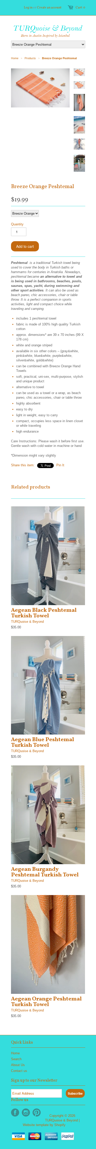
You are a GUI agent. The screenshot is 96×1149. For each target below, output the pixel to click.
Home (15, 1053)
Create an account (49, 8)
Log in (28, 8)
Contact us (19, 1071)
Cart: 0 (80, 8)
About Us (18, 1065)
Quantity (17, 224)
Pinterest (37, 1112)
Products (30, 58)
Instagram (26, 1112)
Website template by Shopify (44, 1125)
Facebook (15, 1112)
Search (16, 1059)
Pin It (60, 465)
